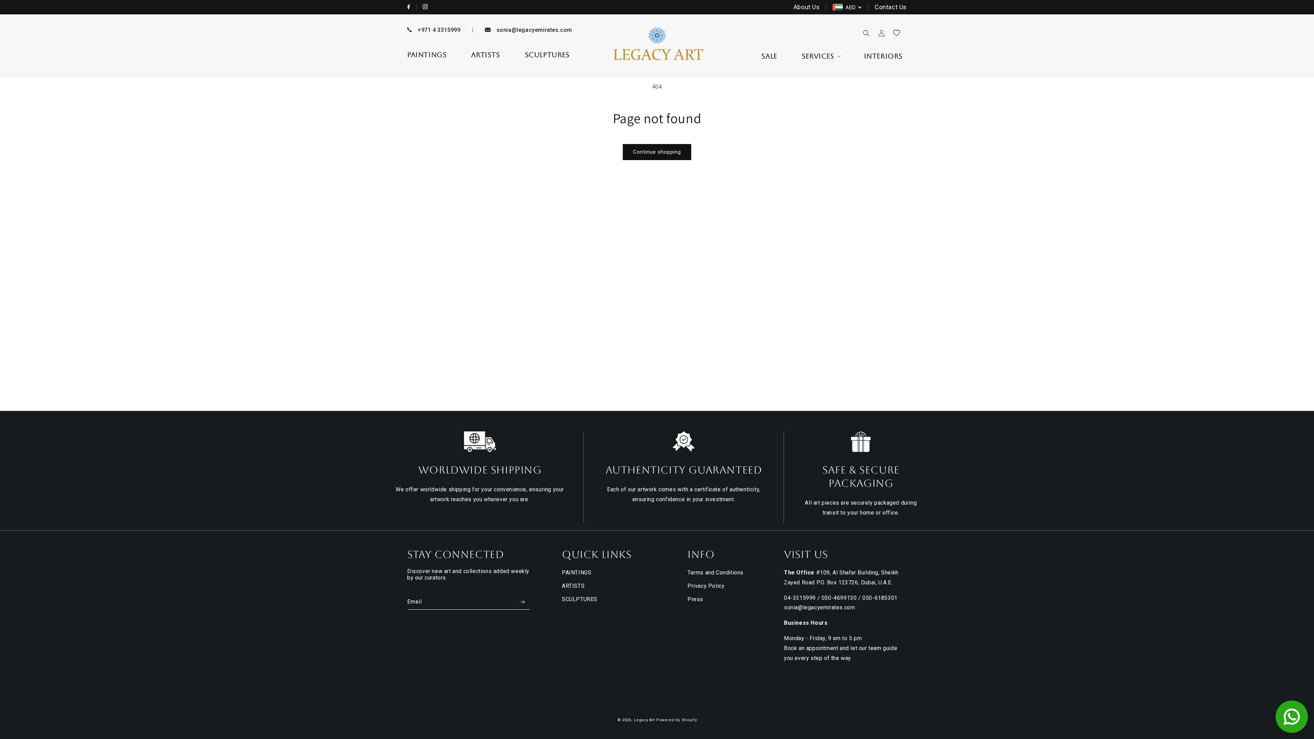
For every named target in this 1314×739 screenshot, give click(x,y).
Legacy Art (644, 720)
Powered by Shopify (676, 720)
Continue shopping (657, 152)
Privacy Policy (705, 586)
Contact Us (891, 7)
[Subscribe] (522, 602)
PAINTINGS (576, 572)
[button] (820, 56)
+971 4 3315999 (438, 30)
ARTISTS (573, 586)
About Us (807, 7)
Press (695, 599)
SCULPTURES (579, 599)
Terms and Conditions (715, 572)
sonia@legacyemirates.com (534, 30)
